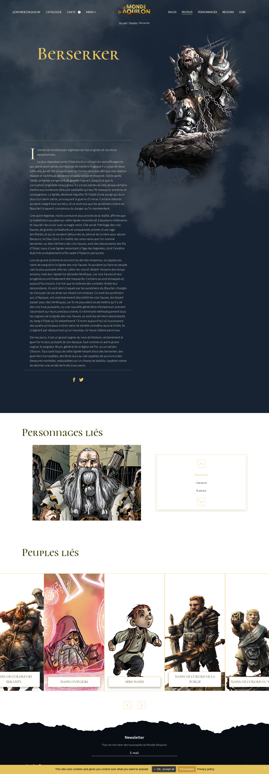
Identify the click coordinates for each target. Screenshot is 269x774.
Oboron (201, 483)
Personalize (186, 769)
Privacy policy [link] (205, 769)
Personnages (207, 12)
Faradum (201, 475)
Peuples (187, 12)
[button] (141, 705)
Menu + (91, 12)
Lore (242, 12)
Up (201, 464)
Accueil (123, 22)
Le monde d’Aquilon (26, 12)
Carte (71, 12)
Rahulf (201, 491)
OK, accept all (165, 769)
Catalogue (53, 12)
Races (172, 12)
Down (201, 501)
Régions (228, 12)
